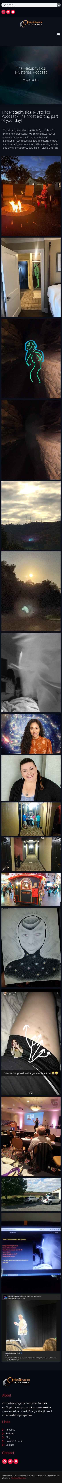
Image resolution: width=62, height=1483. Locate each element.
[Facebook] (3, 12)
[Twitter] (8, 12)
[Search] (59, 5)
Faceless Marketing (18, 1478)
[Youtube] (13, 12)
